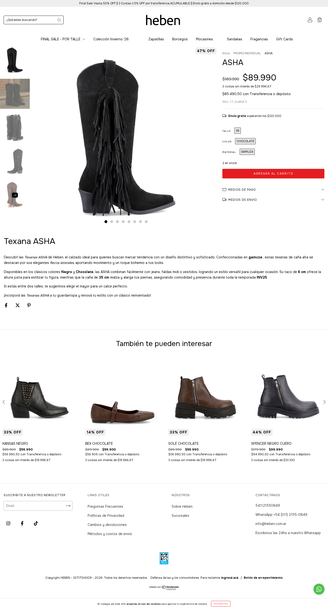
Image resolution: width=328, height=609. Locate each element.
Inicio (226, 53)
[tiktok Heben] (36, 523)
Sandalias (234, 39)
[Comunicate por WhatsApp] (319, 589)
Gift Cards (284, 39)
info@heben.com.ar (270, 524)
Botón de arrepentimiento (263, 578)
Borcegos (180, 39)
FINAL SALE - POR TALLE (61, 39)
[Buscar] (59, 20)
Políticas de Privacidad (106, 515)
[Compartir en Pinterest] (29, 305)
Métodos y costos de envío (110, 534)
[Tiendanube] (164, 589)
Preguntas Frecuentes (105, 506)
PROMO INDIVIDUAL (247, 53)
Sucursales (180, 515)
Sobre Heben (182, 506)
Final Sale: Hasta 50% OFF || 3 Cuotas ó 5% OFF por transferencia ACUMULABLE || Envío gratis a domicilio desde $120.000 (164, 3)
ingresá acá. (230, 578)
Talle (226, 131)
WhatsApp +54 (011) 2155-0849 (281, 514)
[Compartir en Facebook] (6, 305)
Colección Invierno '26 (111, 39)
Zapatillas (156, 39)
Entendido (221, 604)
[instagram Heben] (9, 523)
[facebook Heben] (23, 523)
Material (229, 152)
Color (226, 141)
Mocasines (204, 39)
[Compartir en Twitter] (18, 305)
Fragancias (259, 39)
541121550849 (267, 505)
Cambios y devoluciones (107, 525)
